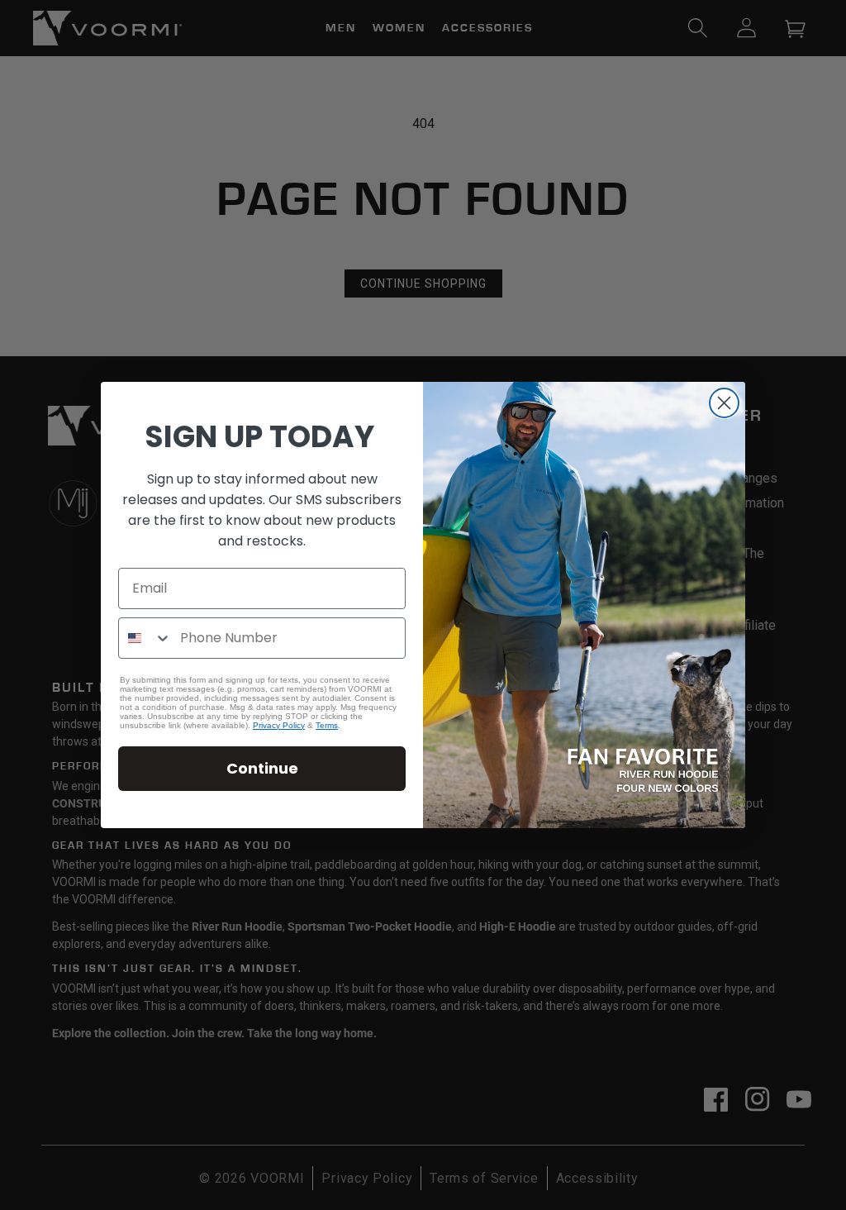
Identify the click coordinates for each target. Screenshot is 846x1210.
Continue (262, 768)
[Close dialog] (724, 402)
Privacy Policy (279, 725)
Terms (327, 725)
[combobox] (145, 638)
